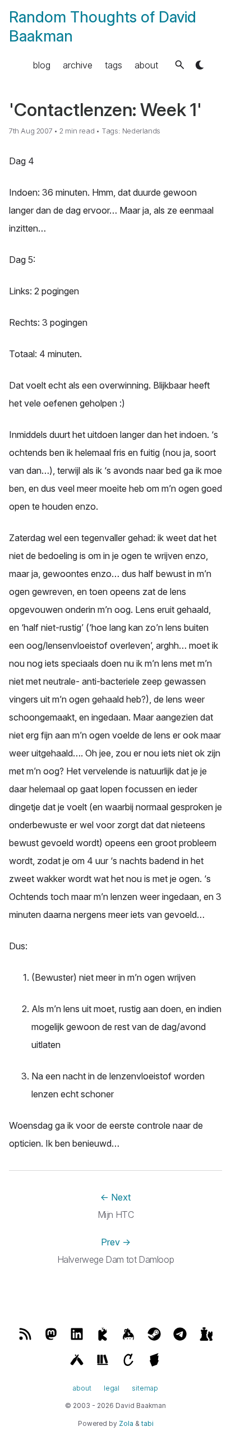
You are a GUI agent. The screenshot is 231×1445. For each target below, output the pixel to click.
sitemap (145, 1388)
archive (78, 65)
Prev (116, 1242)
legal (111, 1388)
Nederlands (141, 131)
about (146, 65)
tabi (147, 1424)
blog (41, 65)
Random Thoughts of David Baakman (102, 26)
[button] (180, 65)
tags (113, 65)
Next (115, 1197)
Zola (126, 1424)
